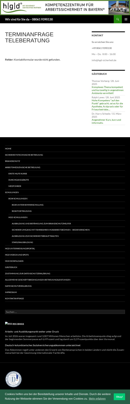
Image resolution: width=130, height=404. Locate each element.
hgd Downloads (14, 261)
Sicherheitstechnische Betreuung (24, 155)
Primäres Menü (126, 19)
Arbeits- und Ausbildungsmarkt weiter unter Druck (32, 331)
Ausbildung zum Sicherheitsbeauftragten (35, 236)
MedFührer (14, 186)
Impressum (11, 292)
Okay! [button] (119, 396)
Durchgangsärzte (18, 180)
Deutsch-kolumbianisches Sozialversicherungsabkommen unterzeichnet (42, 345)
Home (8, 148)
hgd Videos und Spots (17, 254)
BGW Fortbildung (22, 211)
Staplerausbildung (22, 242)
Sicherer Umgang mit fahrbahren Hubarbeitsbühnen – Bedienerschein (51, 229)
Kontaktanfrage (14, 298)
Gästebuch (11, 267)
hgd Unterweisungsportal (20, 248)
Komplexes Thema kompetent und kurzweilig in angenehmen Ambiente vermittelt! (108, 90)
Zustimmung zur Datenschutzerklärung (27, 273)
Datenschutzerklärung (18, 286)
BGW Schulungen (17, 198)
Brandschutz (12, 161)
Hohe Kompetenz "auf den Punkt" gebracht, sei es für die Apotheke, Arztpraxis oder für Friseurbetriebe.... (107, 105)
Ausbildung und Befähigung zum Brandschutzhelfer (41, 223)
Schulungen (12, 192)
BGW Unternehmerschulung (28, 205)
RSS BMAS (18, 323)
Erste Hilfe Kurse (17, 173)
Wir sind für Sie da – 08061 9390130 (29, 19)
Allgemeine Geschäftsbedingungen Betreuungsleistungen (37, 279)
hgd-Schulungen (17, 217)
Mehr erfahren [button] (97, 398)
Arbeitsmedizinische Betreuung (22, 167)
